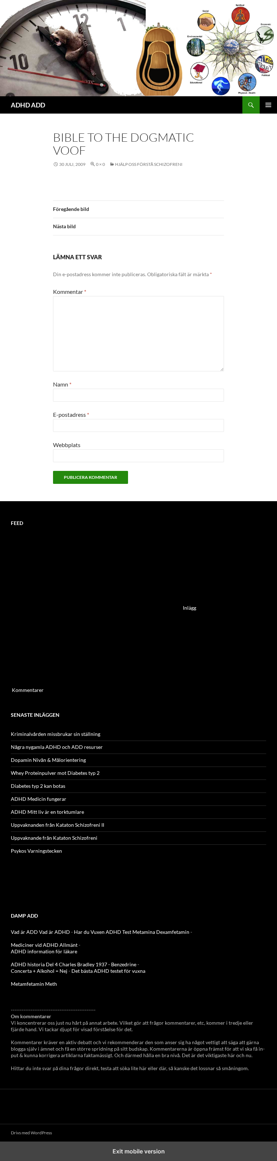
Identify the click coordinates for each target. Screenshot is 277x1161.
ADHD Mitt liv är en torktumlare (47, 812)
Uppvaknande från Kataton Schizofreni (54, 838)
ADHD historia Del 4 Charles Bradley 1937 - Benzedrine (73, 964)
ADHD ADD (28, 105)
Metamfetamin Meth (34, 984)
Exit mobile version (139, 1151)
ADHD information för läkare (44, 951)
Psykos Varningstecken (36, 851)
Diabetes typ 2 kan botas (38, 786)
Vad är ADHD (54, 932)
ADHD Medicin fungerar (38, 799)
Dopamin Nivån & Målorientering (48, 760)
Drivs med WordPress (31, 1132)
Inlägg (189, 608)
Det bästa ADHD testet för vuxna (108, 971)
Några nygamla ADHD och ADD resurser (57, 747)
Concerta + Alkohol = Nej (39, 971)
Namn (62, 384)
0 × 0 (100, 164)
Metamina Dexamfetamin (160, 932)
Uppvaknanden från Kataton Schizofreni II (57, 825)
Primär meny (268, 105)
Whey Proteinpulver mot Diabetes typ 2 (55, 773)
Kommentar (69, 291)
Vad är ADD (24, 932)
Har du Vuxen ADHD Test (102, 932)
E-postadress (71, 414)
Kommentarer (28, 690)
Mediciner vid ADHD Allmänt (44, 945)
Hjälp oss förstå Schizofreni (149, 164)
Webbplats (66, 444)
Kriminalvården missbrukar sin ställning (55, 734)
